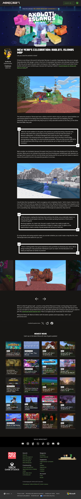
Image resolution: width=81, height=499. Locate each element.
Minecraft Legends (27, 460)
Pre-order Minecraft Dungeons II (44, 8)
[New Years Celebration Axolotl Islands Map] (48, 94)
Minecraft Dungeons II (28, 457)
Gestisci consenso (44, 484)
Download (42, 469)
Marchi (57, 493)
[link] (22, 443)
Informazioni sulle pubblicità (23, 495)
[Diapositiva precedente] (36, 298)
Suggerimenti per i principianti (46, 461)
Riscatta (41, 477)
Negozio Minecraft (44, 457)
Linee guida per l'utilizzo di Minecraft (31, 484)
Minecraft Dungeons (27, 459)
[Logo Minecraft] (11, 3)
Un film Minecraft (26, 475)
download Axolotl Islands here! (31, 311)
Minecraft (25, 455)
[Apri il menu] (77, 3)
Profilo (41, 475)
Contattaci (42, 471)
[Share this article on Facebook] (52, 323)
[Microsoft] (71, 494)
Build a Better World (27, 473)
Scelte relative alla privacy (49, 495)
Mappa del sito (43, 467)
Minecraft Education (27, 462)
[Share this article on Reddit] (47, 323)
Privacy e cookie (20, 493)
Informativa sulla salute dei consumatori (35, 493)
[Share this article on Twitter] (42, 323)
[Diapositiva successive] (44, 298)
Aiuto (41, 463)
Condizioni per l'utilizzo (50, 493)
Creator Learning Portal (28, 467)
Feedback (42, 465)
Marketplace (42, 455)
